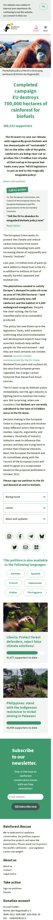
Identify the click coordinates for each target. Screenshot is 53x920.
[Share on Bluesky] (42, 536)
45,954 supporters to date (22, 728)
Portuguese (35, 592)
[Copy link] (9, 536)
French (13, 583)
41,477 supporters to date (22, 657)
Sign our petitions (12, 888)
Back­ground (13, 497)
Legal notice (9, 873)
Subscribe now (27, 806)
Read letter (13, 226)
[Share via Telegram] (31, 536)
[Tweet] (14, 547)
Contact (7, 870)
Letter (9, 508)
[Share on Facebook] (20, 536)
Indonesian (35, 583)
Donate (7, 892)
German (15, 573)
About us (7, 866)
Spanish (35, 573)
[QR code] (36, 547)
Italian (13, 592)
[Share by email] (25, 547)
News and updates (14, 181)
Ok (43, 6)
